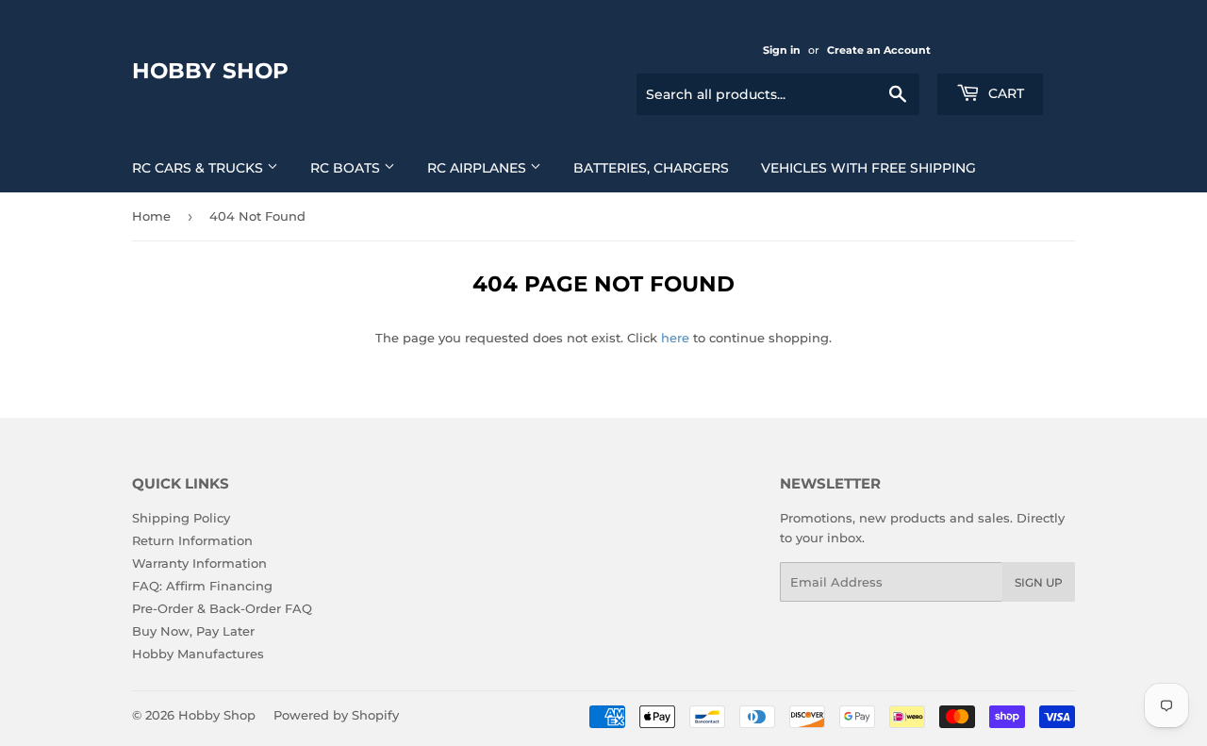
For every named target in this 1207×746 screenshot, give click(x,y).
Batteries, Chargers (651, 167)
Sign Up (1039, 582)
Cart (1004, 93)
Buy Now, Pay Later (193, 630)
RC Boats (347, 167)
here (675, 337)
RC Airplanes (478, 167)
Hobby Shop (210, 71)
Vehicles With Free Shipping (868, 167)
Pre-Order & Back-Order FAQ (222, 608)
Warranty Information (199, 563)
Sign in (782, 50)
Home (151, 216)
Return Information (192, 540)
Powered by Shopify (336, 714)
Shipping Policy (181, 517)
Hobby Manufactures (198, 653)
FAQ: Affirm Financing (202, 585)
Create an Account (879, 50)
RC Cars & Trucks (199, 167)
